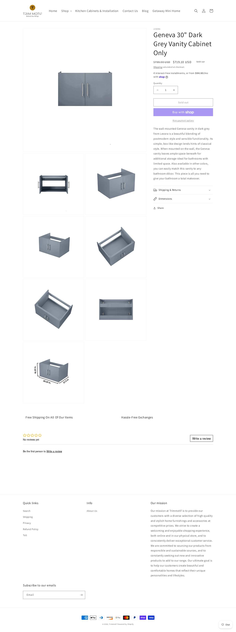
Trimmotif (113, 624)
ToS (25, 535)
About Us (92, 510)
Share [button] (160, 208)
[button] (66, 11)
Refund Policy (30, 529)
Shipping (157, 67)
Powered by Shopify (125, 624)
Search (27, 510)
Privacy (27, 523)
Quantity (157, 83)
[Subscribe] (81, 595)
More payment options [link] (183, 120)
